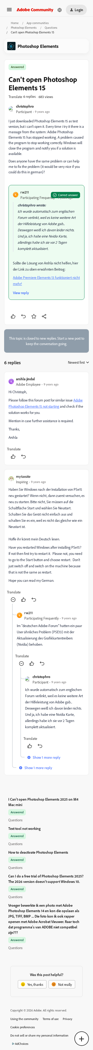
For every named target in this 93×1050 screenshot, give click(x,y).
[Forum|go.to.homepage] (35, 9)
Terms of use (51, 1019)
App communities (38, 23)
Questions (51, 27)
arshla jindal (25, 379)
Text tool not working (24, 828)
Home (15, 23)
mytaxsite (23, 476)
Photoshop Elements (24, 27)
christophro (25, 106)
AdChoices (21, 1044)
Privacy (67, 1019)
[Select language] (60, 10)
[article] (46, 418)
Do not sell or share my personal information (39, 1035)
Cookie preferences (22, 1027)
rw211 (24, 192)
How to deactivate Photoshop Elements (38, 852)
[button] (9, 11)
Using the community (24, 1019)
